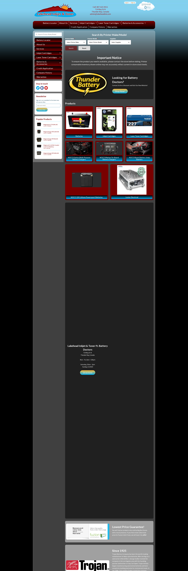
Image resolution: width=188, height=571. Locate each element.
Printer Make (69, 39)
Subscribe (41, 110)
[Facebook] (42, 88)
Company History (97, 27)
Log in (126, 2)
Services (73, 23)
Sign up (133, 2)
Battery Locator (50, 23)
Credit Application (79, 27)
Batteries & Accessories (134, 23)
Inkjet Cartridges (88, 23)
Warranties (112, 27)
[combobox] (75, 42)
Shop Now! (120, 91)
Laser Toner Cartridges (110, 23)
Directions (87, 372)
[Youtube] (46, 88)
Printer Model (92, 39)
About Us (63, 23)
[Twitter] (38, 88)
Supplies (113, 39)
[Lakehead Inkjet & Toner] (55, 10)
